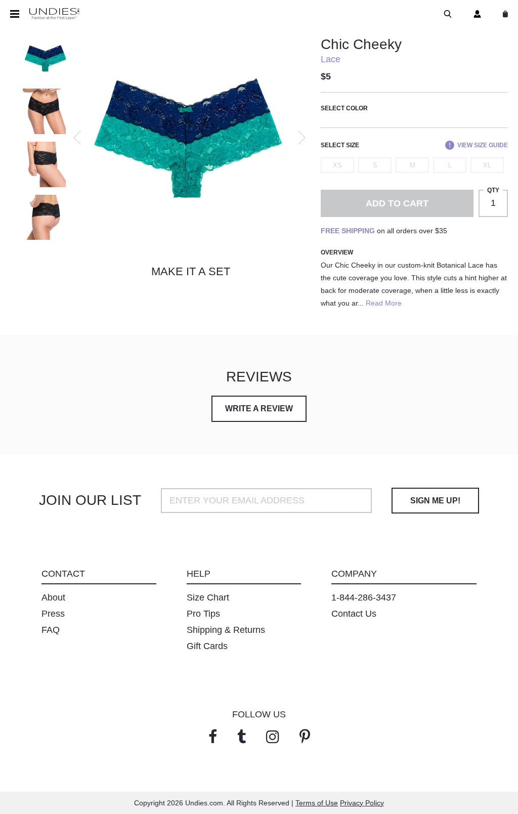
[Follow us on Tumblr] (241, 737)
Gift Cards (207, 646)
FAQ (50, 629)
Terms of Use (316, 803)
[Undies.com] (54, 14)
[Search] (446, 14)
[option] (188, 137)
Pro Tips (203, 613)
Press (53, 613)
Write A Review (259, 408)
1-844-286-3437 (363, 597)
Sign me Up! (435, 500)
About (53, 597)
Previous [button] (77, 138)
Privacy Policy (362, 803)
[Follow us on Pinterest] (304, 737)
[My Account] (475, 14)
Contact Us (353, 613)
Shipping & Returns (226, 629)
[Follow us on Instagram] (272, 737)
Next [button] (302, 138)
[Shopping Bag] (503, 14)
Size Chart (208, 597)
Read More (384, 303)
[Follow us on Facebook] (212, 737)
